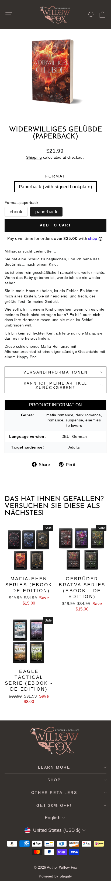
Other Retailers (54, 792)
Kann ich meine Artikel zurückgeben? (56, 385)
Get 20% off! (54, 805)
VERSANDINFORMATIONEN (55, 372)
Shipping (34, 157)
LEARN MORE (54, 767)
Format (55, 176)
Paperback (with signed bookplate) (55, 186)
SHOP (54, 780)
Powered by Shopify (55, 876)
